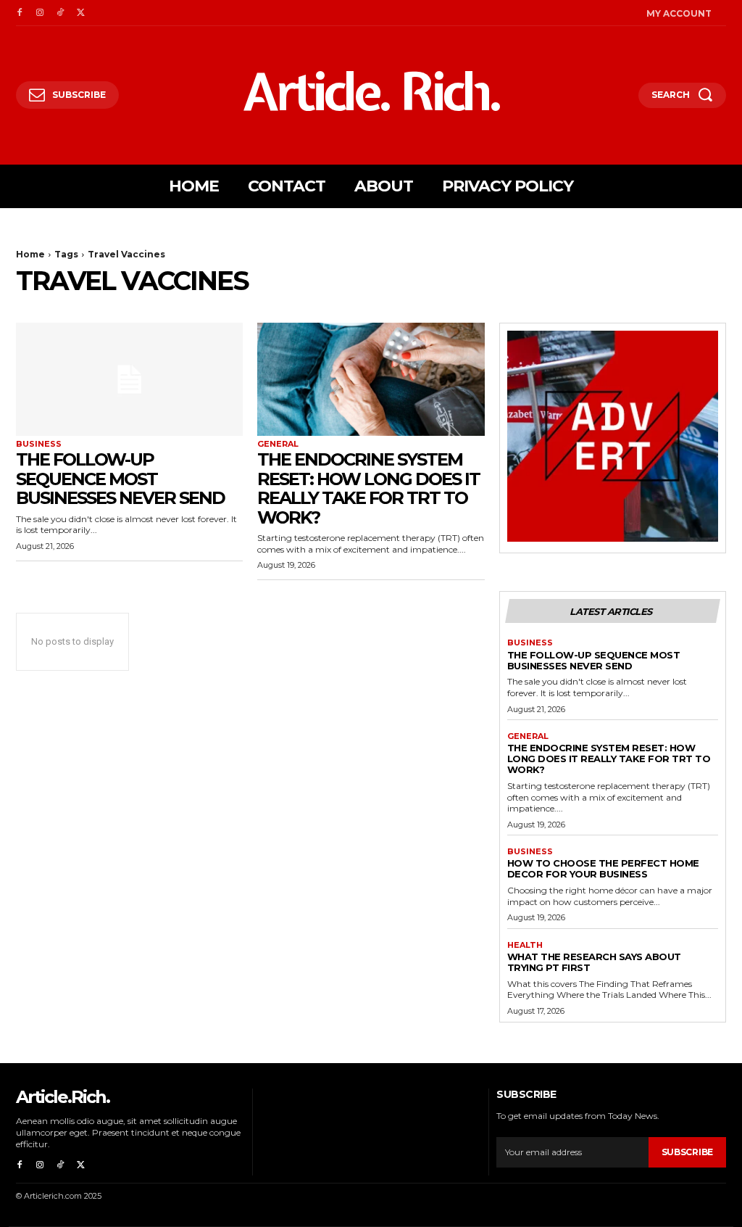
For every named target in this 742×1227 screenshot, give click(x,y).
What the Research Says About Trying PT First (594, 962)
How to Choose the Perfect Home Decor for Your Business (603, 868)
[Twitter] (80, 13)
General (278, 444)
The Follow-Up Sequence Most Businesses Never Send (120, 478)
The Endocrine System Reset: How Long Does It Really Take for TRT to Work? (368, 488)
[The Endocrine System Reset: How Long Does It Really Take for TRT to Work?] (370, 380)
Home (30, 254)
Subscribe (687, 1152)
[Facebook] (19, 13)
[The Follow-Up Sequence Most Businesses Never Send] (129, 380)
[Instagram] (39, 13)
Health (525, 945)
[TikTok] (60, 13)
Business (39, 444)
